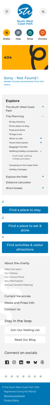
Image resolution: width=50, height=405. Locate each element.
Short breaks (14, 188)
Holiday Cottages (18, 169)
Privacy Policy (11, 400)
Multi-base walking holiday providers (22, 157)
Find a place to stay (19, 126)
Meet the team (13, 269)
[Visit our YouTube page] (28, 362)
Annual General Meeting (18, 285)
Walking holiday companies (23, 151)
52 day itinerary (17, 122)
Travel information (18, 142)
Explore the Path (17, 176)
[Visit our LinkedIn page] (21, 362)
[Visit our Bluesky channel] (35, 362)
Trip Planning (15, 116)
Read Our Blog (25, 339)
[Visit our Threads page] (42, 362)
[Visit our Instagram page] (14, 362)
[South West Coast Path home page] (25, 14)
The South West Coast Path (20, 108)
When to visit (16, 138)
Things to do (15, 134)
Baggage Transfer (18, 147)
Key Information (13, 281)
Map (18, 38)
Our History (11, 273)
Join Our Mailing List (25, 330)
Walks (6, 38)
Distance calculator (18, 182)
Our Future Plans (14, 277)
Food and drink (17, 130)
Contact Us (12, 309)
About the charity (16, 263)
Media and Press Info (19, 303)
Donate (42, 38)
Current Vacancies (17, 296)
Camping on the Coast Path (23, 165)
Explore (13, 101)
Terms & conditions (14, 396)
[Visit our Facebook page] (7, 362)
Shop (30, 38)
